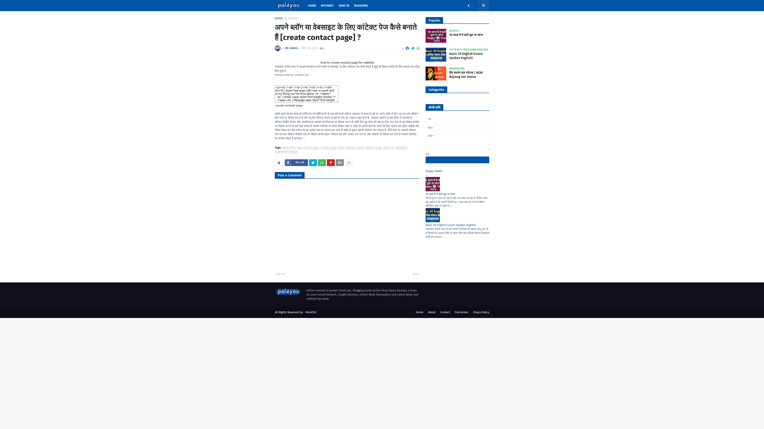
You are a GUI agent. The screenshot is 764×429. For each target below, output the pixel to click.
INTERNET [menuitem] (327, 5)
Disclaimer (461, 312)
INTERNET (401, 147)
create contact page (369, 147)
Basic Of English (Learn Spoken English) (466, 56)
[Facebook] (407, 48)
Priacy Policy (481, 312)
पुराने (415, 274)
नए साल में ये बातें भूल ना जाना (466, 35)
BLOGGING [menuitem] (361, 5)
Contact (445, 312)
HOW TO (388, 147)
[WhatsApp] (418, 48)
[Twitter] (412, 48)
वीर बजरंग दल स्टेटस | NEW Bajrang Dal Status (465, 75)
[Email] (340, 162)
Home (419, 312)
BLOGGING (291, 18)
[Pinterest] (331, 162)
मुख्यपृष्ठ (279, 18)
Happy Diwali (434, 171)
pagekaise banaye (286, 151)
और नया (281, 274)
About (432, 312)
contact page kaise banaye (337, 147)
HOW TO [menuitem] (344, 5)
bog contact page (308, 147)
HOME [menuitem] (312, 5)
